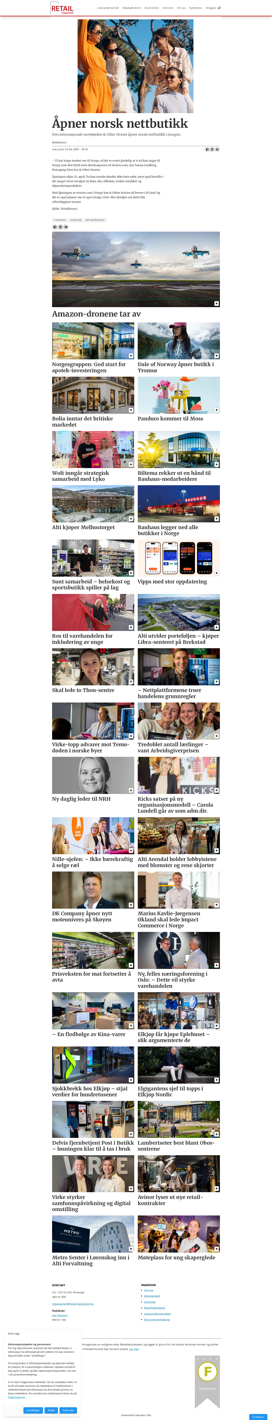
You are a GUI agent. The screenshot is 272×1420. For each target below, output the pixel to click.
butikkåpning (95, 220)
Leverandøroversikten (157, 1314)
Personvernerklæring (157, 1319)
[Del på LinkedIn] (212, 149)
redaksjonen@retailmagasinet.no (73, 1304)
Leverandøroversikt (108, 8)
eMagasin (211, 8)
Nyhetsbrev (195, 8)
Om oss (181, 8)
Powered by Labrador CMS (136, 1415)
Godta (51, 1410)
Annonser (167, 8)
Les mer (134, 1349)
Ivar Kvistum (60, 1315)
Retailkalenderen (131, 8)
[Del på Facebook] (207, 149)
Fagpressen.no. (17, 1397)
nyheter (76, 220)
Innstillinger (258, 1417)
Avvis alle (68, 1410)
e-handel (60, 220)
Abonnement (151, 8)
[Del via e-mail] (217, 149)
